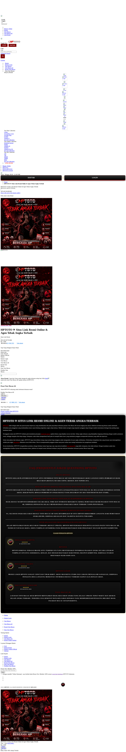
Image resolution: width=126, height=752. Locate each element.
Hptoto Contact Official (10, 649)
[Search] (3, 56)
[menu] (63, 113)
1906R (6, 158)
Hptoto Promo (8, 647)
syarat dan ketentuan (57, 674)
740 (5, 155)
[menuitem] (7, 63)
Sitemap (6, 651)
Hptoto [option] (2, 357)
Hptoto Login (7, 618)
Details (2, 414)
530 (5, 154)
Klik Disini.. (10, 743)
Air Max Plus (7, 135)
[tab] (63, 60)
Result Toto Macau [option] (4, 365)
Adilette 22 (7, 146)
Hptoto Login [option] (4, 359)
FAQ (5, 646)
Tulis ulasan (20, 343)
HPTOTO (5, 167)
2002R (6, 157)
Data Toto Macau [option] (5, 368)
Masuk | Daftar (8, 28)
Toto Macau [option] (4, 361)
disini (46, 378)
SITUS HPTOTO (7, 169)
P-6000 (6, 137)
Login (4, 45)
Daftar (12, 45)
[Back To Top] (1, 749)
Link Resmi (7, 35)
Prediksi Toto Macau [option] (4, 370)
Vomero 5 (6, 138)
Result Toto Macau (9, 627)
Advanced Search (5, 53)
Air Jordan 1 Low (9, 133)
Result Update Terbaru (10, 640)
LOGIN (95, 178)
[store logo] (14, 43)
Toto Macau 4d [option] (5, 362)
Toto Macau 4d (8, 33)
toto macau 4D (71, 446)
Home (5, 182)
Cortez (6, 132)
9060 (5, 160)
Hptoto (6, 30)
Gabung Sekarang (5, 413)
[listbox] (25, 364)
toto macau (16, 442)
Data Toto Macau (9, 630)
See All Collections (9, 140)
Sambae (6, 147)
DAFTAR (31, 178)
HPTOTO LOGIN (8, 170)
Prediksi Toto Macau (9, 666)
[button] (4, 269)
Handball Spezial (8, 143)
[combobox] (9, 52)
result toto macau (45, 434)
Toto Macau (7, 32)
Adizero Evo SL (8, 149)
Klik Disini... (4, 395)
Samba (6, 144)
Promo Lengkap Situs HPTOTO (9, 411)
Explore (3, 60)
